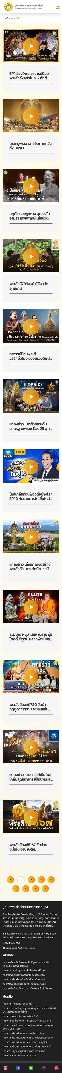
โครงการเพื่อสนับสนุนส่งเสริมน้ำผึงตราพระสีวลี (27, 1046)
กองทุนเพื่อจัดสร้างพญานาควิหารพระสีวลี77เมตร (27, 988)
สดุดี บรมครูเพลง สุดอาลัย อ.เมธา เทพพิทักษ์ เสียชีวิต (29, 216)
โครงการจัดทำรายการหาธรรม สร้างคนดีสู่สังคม (27, 1021)
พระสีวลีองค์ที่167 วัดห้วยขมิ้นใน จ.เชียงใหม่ (28, 847)
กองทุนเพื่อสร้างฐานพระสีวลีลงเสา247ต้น (24, 975)
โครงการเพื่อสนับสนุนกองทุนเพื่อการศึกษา (24, 1033)
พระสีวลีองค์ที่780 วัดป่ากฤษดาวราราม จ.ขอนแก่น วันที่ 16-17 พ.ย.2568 (28, 707)
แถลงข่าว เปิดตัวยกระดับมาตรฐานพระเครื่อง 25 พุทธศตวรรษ (30, 426)
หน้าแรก (9, 18)
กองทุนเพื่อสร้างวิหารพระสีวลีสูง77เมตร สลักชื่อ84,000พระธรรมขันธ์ (26, 964)
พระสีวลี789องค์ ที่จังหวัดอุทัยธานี (28, 286)
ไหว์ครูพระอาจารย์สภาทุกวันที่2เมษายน (30, 146)
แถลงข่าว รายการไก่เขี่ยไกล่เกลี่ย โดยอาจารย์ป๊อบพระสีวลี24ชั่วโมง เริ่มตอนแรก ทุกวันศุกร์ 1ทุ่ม (30, 777)
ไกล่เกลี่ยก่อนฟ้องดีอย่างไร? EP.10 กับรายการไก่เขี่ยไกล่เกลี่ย (30, 496)
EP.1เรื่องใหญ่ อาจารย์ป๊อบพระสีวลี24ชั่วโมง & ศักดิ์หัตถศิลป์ (29, 76)
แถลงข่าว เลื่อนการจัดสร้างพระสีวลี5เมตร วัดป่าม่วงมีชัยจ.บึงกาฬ (29, 567)
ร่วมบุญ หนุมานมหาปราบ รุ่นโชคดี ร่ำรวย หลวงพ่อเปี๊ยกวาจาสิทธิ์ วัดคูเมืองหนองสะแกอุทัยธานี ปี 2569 (30, 637)
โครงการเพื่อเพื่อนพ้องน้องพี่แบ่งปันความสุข (25, 979)
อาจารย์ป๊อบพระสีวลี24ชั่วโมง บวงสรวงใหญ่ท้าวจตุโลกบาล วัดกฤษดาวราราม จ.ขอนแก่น (29, 356)
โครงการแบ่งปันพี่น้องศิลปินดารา (19, 1055)
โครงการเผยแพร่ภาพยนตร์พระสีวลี (20, 1016)
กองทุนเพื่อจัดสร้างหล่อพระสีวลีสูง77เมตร (24, 984)
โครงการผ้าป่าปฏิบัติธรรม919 (17, 1004)
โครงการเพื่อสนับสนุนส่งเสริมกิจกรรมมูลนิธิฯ (25, 1042)
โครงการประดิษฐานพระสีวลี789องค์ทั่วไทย (24, 970)
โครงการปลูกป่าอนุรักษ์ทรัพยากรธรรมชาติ (24, 1051)
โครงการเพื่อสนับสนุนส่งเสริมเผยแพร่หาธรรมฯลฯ (28, 1038)
